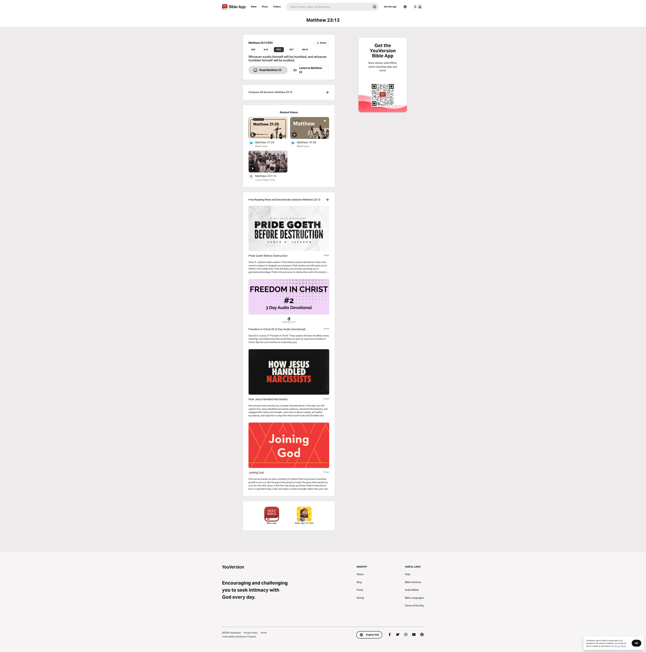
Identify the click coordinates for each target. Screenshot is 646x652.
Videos (277, 6)
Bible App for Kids (304, 523)
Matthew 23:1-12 (269, 176)
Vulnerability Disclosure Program (239, 636)
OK (636, 643)
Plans (265, 6)
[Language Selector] (405, 6)
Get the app (390, 6)
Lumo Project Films (265, 179)
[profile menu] (417, 6)
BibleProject (261, 146)
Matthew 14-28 (310, 142)
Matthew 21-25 (268, 142)
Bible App (272, 523)
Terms (263, 632)
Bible (254, 6)
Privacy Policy (251, 632)
